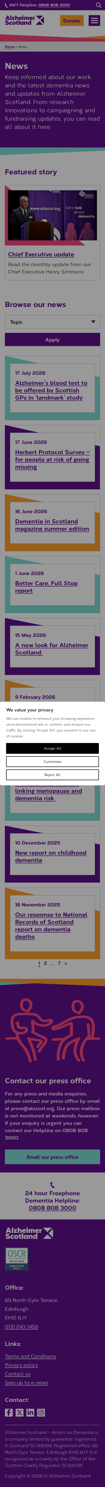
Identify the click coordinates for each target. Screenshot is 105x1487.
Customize (52, 761)
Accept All (52, 748)
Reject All (52, 774)
